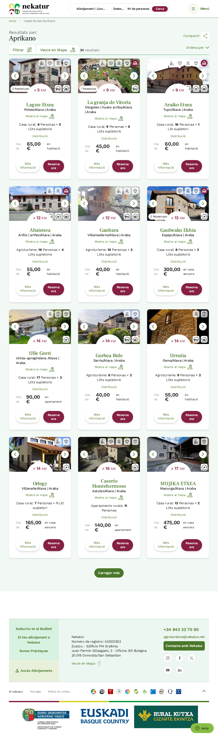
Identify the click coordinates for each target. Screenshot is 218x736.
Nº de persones (138, 8)
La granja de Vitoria (109, 102)
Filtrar (18, 50)
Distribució (39, 136)
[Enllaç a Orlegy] (40, 454)
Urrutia (178, 355)
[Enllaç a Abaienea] (40, 203)
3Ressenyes (20, 88)
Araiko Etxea (178, 104)
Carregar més (109, 573)
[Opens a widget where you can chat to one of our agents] (202, 728)
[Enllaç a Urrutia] (178, 326)
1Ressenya (88, 88)
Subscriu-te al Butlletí (34, 629)
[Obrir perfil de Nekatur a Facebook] (179, 658)
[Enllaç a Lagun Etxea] (40, 75)
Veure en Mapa (53, 50)
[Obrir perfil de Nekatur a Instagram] (168, 658)
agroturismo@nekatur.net (184, 637)
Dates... (118, 8)
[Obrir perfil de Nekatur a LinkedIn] (179, 670)
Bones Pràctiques (34, 651)
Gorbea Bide (109, 355)
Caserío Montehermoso (109, 483)
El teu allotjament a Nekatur (34, 639)
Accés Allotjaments (36, 671)
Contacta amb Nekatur (184, 646)
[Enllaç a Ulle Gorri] (40, 326)
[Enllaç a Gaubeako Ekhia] (178, 203)
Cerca (160, 8)
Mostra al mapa (36, 116)
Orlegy (40, 483)
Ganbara (109, 230)
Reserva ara (54, 166)
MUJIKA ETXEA (178, 483)
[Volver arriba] (204, 691)
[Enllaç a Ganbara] (109, 203)
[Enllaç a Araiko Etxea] (178, 75)
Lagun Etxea (39, 104)
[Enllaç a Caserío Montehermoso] (109, 454)
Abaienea (40, 230)
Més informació (28, 165)
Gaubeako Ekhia (178, 230)
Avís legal (35, 691)
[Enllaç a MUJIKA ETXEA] (178, 454)
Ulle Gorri (40, 353)
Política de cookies (59, 691)
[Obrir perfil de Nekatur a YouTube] (168, 670)
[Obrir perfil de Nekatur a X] (191, 658)
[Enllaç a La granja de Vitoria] (109, 75)
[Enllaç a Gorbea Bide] (109, 326)
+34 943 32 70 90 (181, 629)
